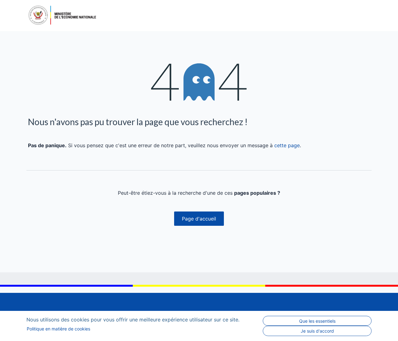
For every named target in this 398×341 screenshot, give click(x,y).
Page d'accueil (199, 219)
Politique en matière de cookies (58, 328)
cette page (287, 145)
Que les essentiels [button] (317, 321)
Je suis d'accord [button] (317, 331)
